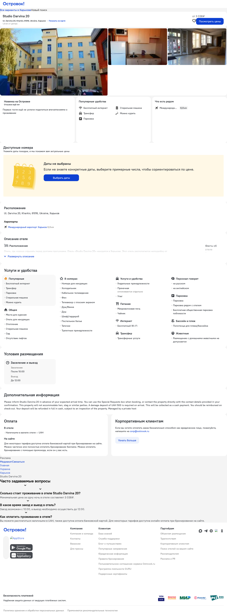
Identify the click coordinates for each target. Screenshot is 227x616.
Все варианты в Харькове (15, 10)
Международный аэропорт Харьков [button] (27, 227)
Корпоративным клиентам (174, 543)
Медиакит (6, 461)
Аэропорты (11, 221)
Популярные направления (112, 548)
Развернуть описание (21, 256)
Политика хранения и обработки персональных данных (33, 610)
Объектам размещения (173, 533)
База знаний (105, 533)
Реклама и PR (167, 558)
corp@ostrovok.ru (139, 431)
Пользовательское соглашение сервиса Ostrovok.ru (126, 563)
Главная (4, 465)
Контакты (75, 538)
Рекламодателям (169, 553)
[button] (54, 62)
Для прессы (76, 548)
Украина (5, 469)
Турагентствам (168, 538)
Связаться (18, 461)
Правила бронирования (111, 558)
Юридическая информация (113, 553)
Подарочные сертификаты (112, 573)
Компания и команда (81, 533)
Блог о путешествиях (109, 543)
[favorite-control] (194, 21)
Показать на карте (57, 20)
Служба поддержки (109, 538)
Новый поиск (39, 10)
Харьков (5, 472)
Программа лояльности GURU (114, 568)
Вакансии (75, 543)
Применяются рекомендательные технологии (92, 610)
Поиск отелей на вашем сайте (176, 548)
